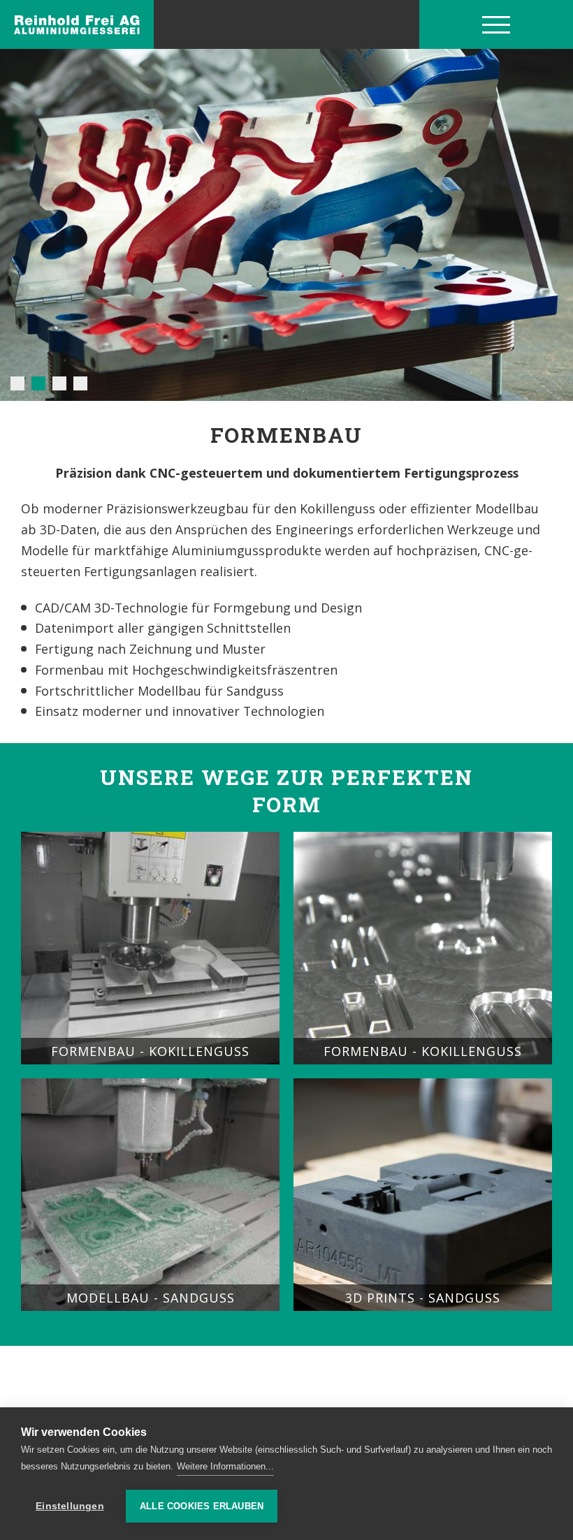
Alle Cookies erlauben (201, 1506)
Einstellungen (70, 1506)
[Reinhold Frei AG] (77, 24)
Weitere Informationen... (225, 1466)
